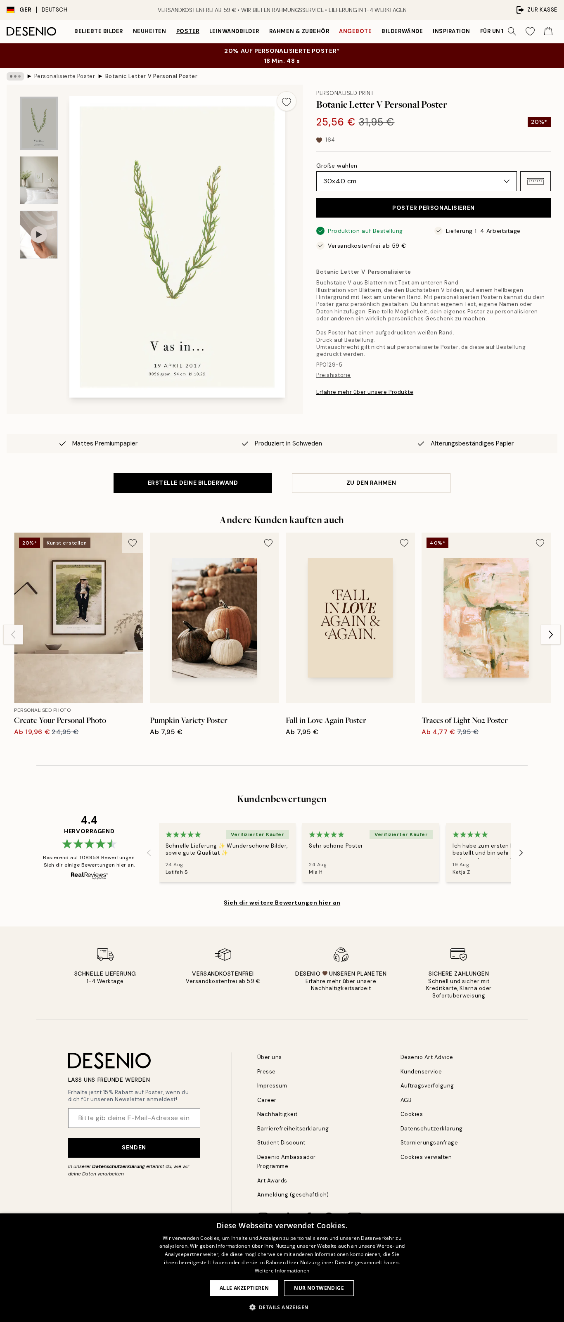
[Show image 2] (39, 180)
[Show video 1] (39, 235)
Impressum (272, 1085)
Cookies (411, 1114)
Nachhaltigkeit (277, 1114)
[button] (535, 181)
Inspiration (451, 31)
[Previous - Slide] (13, 634)
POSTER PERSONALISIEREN (433, 207)
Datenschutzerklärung (118, 1166)
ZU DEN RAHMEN (371, 482)
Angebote (355, 31)
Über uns (269, 1057)
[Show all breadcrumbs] (15, 76)
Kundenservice (421, 1071)
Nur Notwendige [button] (319, 1287)
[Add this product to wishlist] (286, 101)
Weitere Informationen (282, 1270)
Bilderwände (402, 31)
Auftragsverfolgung (427, 1085)
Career (267, 1100)
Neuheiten (149, 31)
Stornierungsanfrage (429, 1142)
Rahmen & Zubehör (299, 31)
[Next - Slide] (551, 634)
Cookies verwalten (426, 1157)
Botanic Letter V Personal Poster (151, 76)
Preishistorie (333, 375)
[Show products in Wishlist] (530, 31)
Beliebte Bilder (98, 31)
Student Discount (281, 1142)
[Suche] (512, 31)
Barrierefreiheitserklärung (293, 1128)
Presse (266, 1071)
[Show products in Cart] (548, 31)
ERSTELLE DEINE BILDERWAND (193, 482)
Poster (187, 31)
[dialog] (282, 1267)
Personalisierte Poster (64, 76)
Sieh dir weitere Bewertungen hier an (282, 902)
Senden (134, 1147)
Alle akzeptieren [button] (244, 1287)
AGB (406, 1100)
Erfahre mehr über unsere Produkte (364, 392)
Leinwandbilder (234, 31)
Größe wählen (337, 165)
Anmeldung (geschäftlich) (293, 1194)
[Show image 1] (39, 123)
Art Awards (272, 1180)
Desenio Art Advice (426, 1057)
